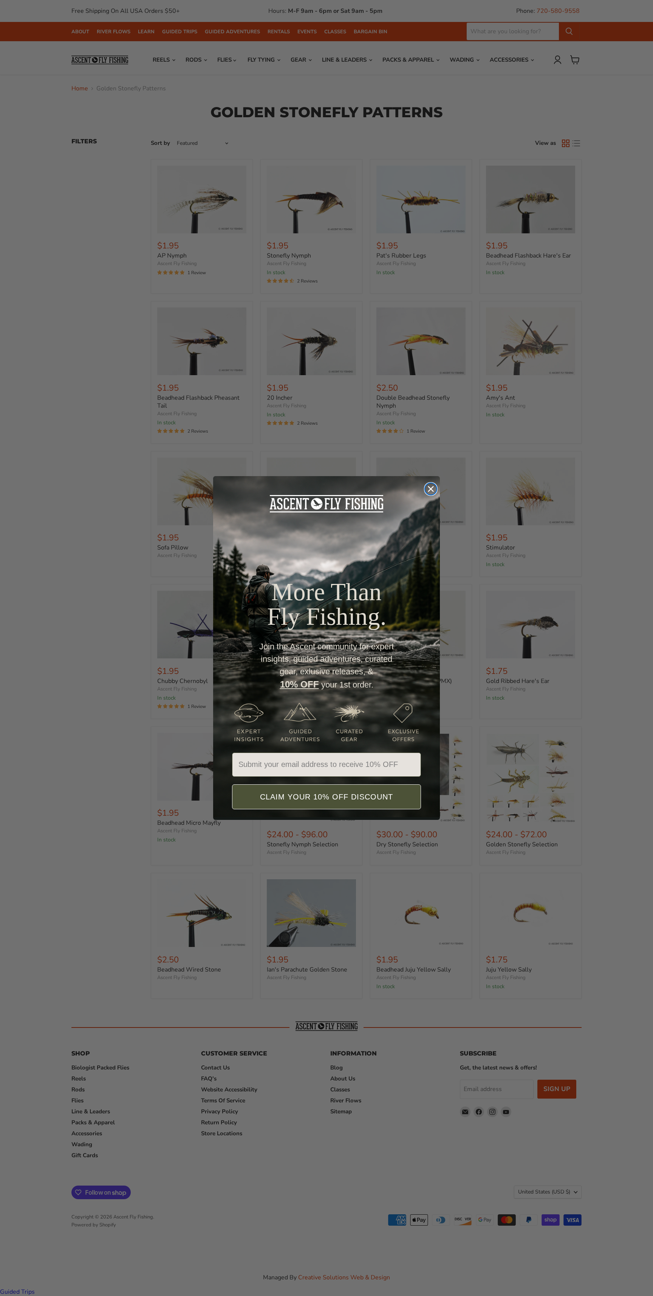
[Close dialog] (431, 489)
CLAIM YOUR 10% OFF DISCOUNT (326, 797)
